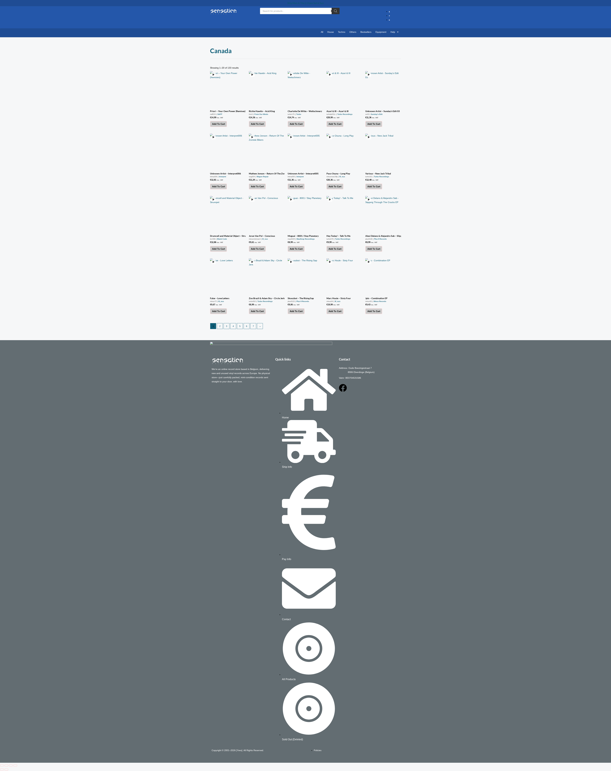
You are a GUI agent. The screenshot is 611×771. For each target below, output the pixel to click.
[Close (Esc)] (15, 765)
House (330, 32)
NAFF (220, 114)
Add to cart (218, 124)
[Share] (11, 765)
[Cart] (390, 15)
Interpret (222, 177)
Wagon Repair (262, 177)
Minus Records (380, 301)
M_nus (342, 177)
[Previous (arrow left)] (2, 769)
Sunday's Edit (377, 114)
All (322, 32)
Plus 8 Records (380, 239)
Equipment (381, 32)
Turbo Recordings (344, 114)
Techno (341, 32)
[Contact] (390, 19)
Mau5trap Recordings (306, 239)
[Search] (336, 11)
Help (392, 32)
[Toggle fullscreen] (6, 765)
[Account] (390, 11)
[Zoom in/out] (2, 765)
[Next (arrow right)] (6, 769)
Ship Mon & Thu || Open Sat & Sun (305, 3)
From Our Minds (261, 114)
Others (352, 32)
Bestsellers (365, 32)
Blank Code (222, 239)
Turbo (298, 114)
